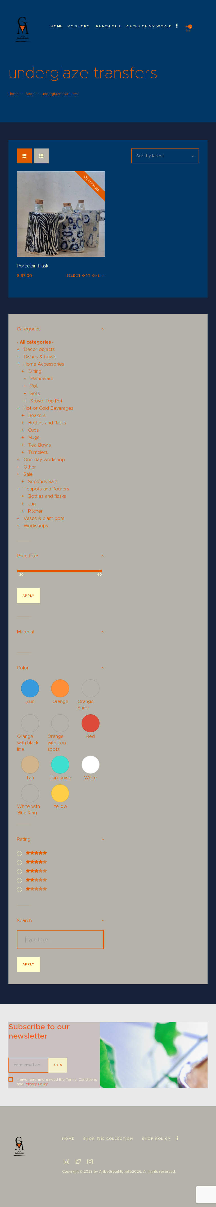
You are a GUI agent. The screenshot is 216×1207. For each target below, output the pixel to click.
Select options (83, 276)
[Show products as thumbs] (24, 155)
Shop (30, 94)
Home (13, 94)
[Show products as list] (41, 155)
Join (58, 1065)
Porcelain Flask (32, 266)
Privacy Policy (36, 1084)
